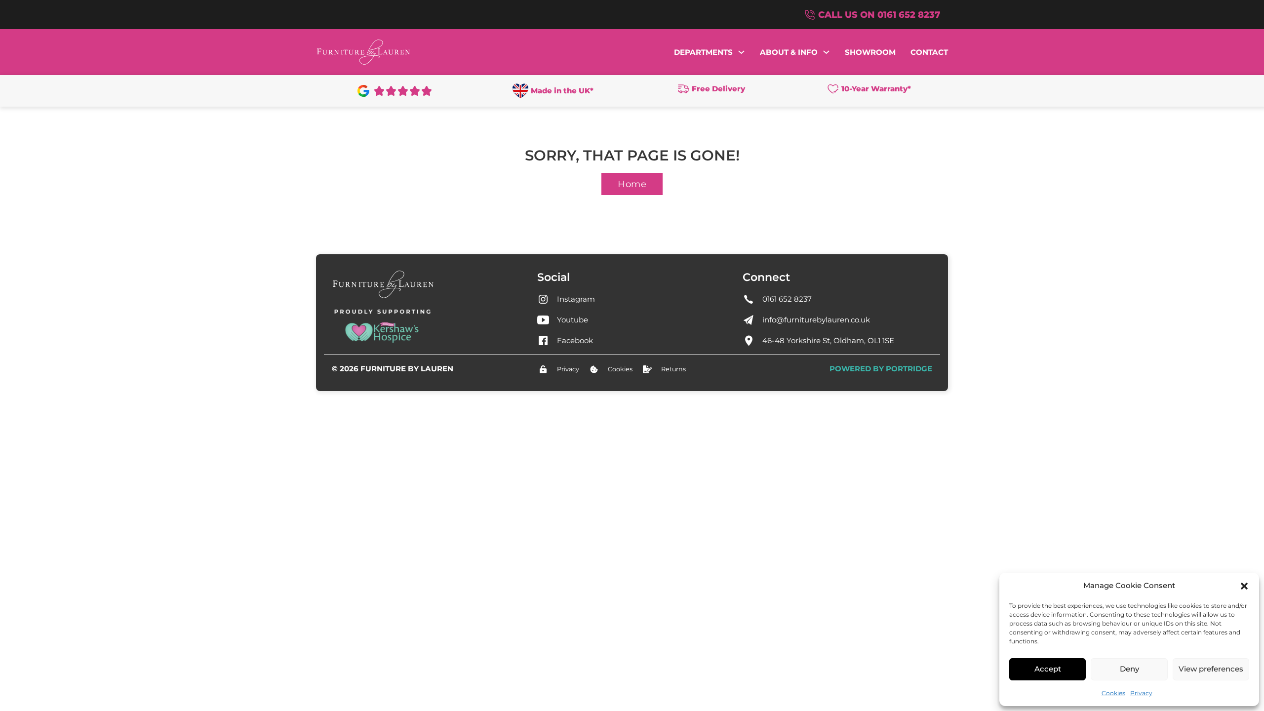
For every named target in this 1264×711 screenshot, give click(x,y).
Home (632, 184)
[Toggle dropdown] (741, 52)
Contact (929, 52)
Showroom (870, 52)
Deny (1129, 668)
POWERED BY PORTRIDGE (881, 368)
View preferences (1211, 668)
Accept (1047, 668)
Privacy (1141, 693)
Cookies (1113, 693)
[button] (1244, 586)
